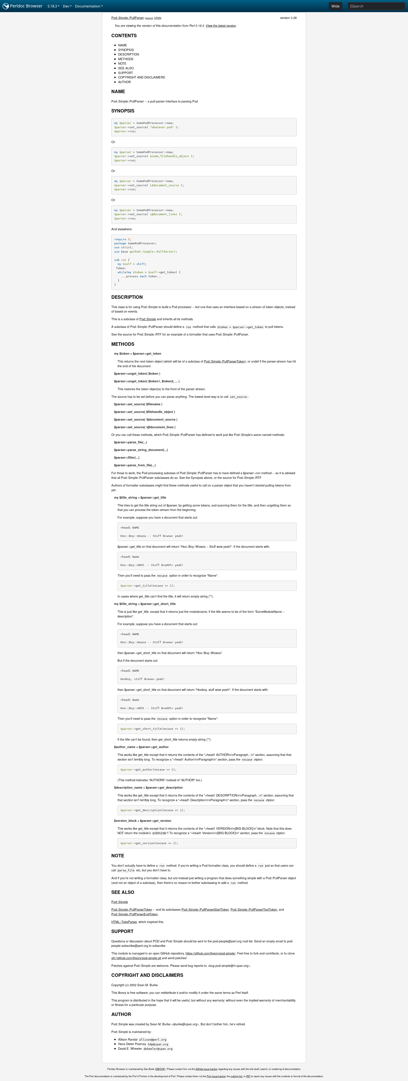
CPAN (157, 18)
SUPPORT (125, 72)
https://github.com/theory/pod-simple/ (210, 953)
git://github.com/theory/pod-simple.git (136, 958)
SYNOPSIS (126, 49)
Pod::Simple (147, 319)
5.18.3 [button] (52, 6)
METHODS (125, 59)
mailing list (236, 1076)
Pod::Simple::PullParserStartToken (205, 909)
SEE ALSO (126, 68)
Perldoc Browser (25, 6)
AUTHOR (124, 82)
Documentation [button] (87, 6)
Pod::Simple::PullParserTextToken (254, 909)
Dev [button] (66, 6)
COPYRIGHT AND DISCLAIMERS (141, 77)
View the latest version (221, 25)
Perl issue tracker (216, 1076)
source (149, 18)
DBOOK (160, 1069)
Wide (336, 6)
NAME (122, 45)
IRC (248, 1076)
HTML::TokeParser (124, 921)
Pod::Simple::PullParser (127, 17)
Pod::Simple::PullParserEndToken (134, 914)
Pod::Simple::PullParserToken (224, 361)
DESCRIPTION (128, 54)
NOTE (122, 63)
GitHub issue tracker (206, 1069)
